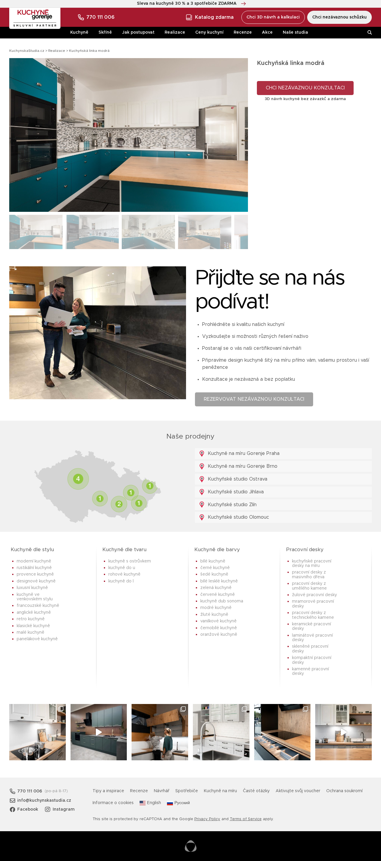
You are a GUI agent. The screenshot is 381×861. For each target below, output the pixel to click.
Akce (267, 32)
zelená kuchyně (216, 588)
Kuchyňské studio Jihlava (235, 491)
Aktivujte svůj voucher (298, 791)
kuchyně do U (121, 568)
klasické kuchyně (33, 626)
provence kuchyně (35, 574)
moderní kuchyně (34, 561)
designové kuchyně (36, 581)
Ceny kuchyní (209, 32)
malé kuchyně (30, 632)
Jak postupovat (138, 32)
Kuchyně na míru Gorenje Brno (241, 466)
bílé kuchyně (212, 561)
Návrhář (161, 791)
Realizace (175, 32)
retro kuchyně (31, 619)
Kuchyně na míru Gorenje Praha (242, 453)
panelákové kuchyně (37, 639)
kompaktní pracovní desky (311, 660)
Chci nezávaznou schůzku (339, 17)
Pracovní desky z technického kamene (313, 615)
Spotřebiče (186, 791)
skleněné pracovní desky (310, 648)
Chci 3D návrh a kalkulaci (273, 17)
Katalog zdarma (214, 17)
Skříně (105, 32)
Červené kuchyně (217, 595)
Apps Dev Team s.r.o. (191, 846)
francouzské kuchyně (38, 606)
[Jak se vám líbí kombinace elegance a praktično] (221, 732)
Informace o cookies (113, 803)
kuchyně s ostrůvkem (129, 561)
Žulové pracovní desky (314, 595)
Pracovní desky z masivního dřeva (309, 574)
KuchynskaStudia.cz (26, 50)
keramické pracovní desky (311, 626)
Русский (182, 803)
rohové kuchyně (124, 574)
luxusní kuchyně (32, 588)
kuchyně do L (121, 581)
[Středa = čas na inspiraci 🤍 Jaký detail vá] (343, 732)
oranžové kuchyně (218, 634)
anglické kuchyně (34, 612)
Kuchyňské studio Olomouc (237, 517)
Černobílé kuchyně (218, 628)
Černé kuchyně (215, 568)
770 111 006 (100, 17)
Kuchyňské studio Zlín (231, 504)
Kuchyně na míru (220, 791)
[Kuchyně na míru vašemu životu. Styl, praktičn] (282, 732)
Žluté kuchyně (214, 615)
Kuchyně (79, 32)
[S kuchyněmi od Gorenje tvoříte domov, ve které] (160, 732)
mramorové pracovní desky (313, 603)
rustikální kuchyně (34, 568)
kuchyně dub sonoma (221, 601)
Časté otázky (256, 791)
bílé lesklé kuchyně (219, 581)
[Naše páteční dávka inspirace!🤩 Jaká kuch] (99, 732)
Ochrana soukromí (344, 791)
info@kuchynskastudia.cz (44, 800)
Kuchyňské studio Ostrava (236, 479)
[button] (238, 135)
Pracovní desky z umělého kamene (309, 586)
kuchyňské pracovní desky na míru (311, 563)
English (154, 803)
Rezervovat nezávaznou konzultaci (254, 399)
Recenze (243, 32)
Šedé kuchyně (214, 574)
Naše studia (295, 32)
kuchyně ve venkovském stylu (35, 597)
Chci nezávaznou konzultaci (305, 88)
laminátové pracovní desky (312, 637)
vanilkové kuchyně (218, 621)
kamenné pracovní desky (310, 671)
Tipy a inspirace (108, 791)
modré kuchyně (216, 608)
